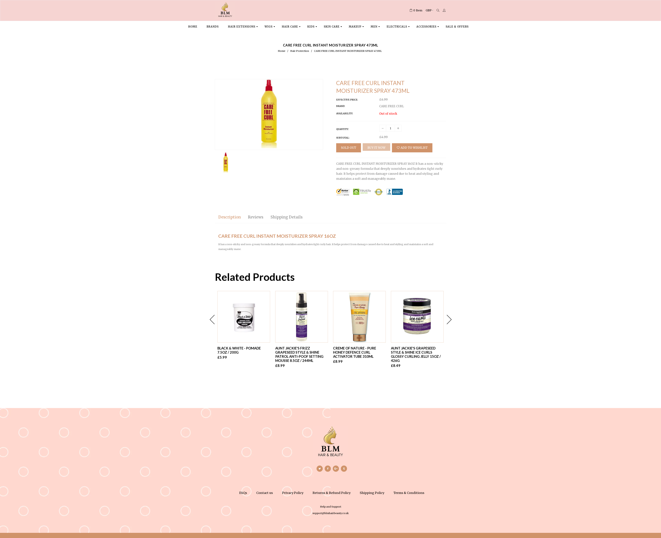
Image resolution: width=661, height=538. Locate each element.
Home (281, 51)
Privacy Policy (292, 493)
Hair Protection (299, 51)
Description (229, 217)
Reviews (255, 217)
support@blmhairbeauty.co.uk (330, 513)
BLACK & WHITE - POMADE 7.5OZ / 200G (239, 350)
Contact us (264, 493)
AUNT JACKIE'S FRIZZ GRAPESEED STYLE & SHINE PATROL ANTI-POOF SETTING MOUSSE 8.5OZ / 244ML (299, 354)
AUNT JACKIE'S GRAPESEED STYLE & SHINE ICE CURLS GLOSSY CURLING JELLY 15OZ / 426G (416, 354)
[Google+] (336, 469)
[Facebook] (328, 469)
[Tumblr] (344, 469)
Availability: (344, 113)
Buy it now (376, 148)
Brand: (340, 106)
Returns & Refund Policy (331, 493)
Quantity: (342, 129)
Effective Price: (347, 99)
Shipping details (286, 217)
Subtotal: (342, 137)
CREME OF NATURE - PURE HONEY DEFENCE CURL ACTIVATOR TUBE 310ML (354, 352)
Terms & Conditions (409, 493)
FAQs (243, 493)
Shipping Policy (372, 493)
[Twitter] (320, 469)
